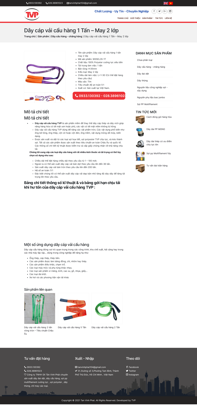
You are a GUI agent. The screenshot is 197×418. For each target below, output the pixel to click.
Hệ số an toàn (42, 170)
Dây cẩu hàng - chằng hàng (66, 36)
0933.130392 (35, 3)
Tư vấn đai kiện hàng (157, 165)
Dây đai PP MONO (155, 129)
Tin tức (159, 18)
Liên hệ (168, 18)
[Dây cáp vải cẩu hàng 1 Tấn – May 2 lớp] (45, 71)
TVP (133, 400)
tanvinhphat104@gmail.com (83, 3)
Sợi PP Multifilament (147, 104)
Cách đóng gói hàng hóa (159, 117)
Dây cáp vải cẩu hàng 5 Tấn (72, 327)
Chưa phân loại (144, 60)
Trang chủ (122, 18)
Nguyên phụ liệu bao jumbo (151, 97)
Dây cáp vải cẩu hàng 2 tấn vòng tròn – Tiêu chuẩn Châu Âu (38, 330)
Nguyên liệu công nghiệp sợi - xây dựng (152, 89)
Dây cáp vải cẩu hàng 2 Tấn (106, 327)
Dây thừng (142, 80)
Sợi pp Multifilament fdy (158, 153)
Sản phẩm (147, 18)
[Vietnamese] (171, 3)
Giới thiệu (135, 18)
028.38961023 (55, 3)
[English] (166, 3)
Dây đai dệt (143, 73)
